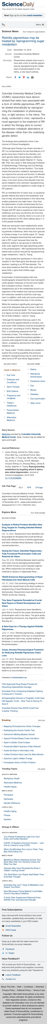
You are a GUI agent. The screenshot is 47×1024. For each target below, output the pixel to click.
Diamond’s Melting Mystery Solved (19, 734)
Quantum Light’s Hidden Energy (18, 758)
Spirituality (8, 798)
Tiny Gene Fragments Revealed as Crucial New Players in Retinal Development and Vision (22, 603)
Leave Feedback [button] (13, 974)
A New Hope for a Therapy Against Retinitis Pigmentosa (22, 628)
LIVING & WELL (7, 807)
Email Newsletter (13, 925)
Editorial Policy (24, 990)
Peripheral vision (37, 381)
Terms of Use (39, 990)
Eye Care (11, 375)
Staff (19, 986)
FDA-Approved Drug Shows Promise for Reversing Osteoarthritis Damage (19, 685)
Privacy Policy (8, 990)
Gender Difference (12, 803)
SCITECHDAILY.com (19, 677)
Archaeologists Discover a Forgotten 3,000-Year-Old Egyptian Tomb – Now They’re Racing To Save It (23, 701)
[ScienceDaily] (18, 4)
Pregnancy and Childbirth (13, 397)
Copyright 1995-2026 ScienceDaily (18, 994)
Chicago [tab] (39, 487)
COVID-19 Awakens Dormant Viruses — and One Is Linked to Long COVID (23, 844)
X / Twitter (10, 953)
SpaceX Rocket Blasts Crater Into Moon (21, 738)
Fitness (7, 815)
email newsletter (34, 15)
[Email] (32, 77)
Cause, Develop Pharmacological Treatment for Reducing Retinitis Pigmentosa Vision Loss (22, 652)
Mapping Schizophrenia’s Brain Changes (22, 726)
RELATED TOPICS (10, 364)
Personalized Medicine (13, 411)
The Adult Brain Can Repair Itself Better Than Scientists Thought (24, 875)
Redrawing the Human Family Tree (19, 730)
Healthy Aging (10, 786)
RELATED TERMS (33, 364)
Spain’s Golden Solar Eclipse (17, 742)
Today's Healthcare (12, 404)
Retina (33, 369)
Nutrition (7, 819)
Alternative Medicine (11, 419)
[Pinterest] (23, 77)
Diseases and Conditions (13, 381)
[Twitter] (19, 77)
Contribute (28, 986)
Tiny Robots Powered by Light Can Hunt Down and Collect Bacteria (22, 837)
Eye (32, 385)
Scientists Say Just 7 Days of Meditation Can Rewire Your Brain (23, 886)
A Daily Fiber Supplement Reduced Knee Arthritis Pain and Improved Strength (22, 898)
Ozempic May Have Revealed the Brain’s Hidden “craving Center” (22, 869)
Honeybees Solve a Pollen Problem (20, 762)
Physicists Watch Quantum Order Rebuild (22, 746)
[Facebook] (15, 77)
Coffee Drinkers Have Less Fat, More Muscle (23, 754)
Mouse (33, 389)
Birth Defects (12, 391)
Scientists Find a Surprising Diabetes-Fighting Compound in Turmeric (22, 692)
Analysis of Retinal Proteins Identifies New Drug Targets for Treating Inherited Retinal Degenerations (22, 527)
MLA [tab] (21, 487)
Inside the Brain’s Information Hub (19, 750)
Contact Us (11, 979)
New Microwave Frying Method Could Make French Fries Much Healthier (23, 892)
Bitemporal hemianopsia (36, 375)
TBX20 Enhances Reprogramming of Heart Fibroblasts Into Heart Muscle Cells (22, 578)
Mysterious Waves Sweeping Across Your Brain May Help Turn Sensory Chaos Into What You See (22, 862)
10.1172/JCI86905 (13, 477)
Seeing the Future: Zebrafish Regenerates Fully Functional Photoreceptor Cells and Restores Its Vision (22, 553)
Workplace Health (12, 778)
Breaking (6, 720)
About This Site (8, 986)
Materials (6, 434)
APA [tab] (29, 487)
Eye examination (37, 398)
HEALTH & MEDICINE (9, 774)
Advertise (40, 986)
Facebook (10, 949)
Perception (8, 794)
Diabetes (34, 394)
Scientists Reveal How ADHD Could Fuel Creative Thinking (20, 709)
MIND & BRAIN (7, 791)
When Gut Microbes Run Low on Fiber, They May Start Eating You (23, 850)
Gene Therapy (13, 386)
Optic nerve (35, 403)
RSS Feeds (11, 930)
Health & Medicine (12, 370)
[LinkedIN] (28, 77)
